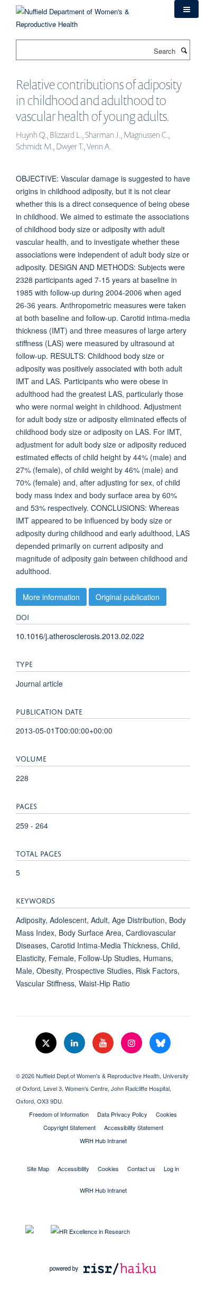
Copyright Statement (69, 1127)
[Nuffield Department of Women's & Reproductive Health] (87, 14)
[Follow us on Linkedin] (75, 1043)
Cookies (166, 1114)
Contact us (141, 1168)
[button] (186, 9)
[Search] (184, 50)
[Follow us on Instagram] (132, 1043)
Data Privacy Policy (122, 1114)
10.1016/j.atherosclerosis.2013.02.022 (80, 636)
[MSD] (103, 1066)
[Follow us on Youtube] (104, 1043)
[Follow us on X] (47, 1043)
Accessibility (73, 1168)
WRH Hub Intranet (103, 1140)
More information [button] (51, 597)
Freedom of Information (59, 1114)
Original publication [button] (128, 597)
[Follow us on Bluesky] (160, 1043)
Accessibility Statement (133, 1127)
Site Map (38, 1168)
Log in (171, 1168)
